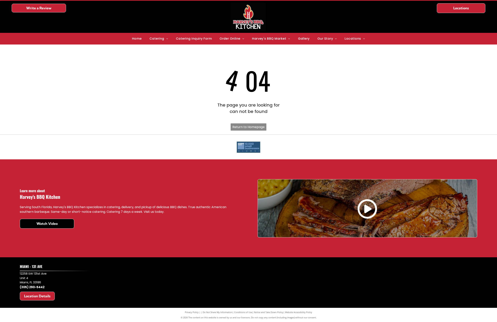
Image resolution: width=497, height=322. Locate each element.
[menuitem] (137, 38)
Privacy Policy (192, 312)
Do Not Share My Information (217, 312)
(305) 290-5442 (32, 287)
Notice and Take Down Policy (268, 312)
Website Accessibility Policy (298, 312)
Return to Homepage (248, 127)
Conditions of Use (243, 312)
